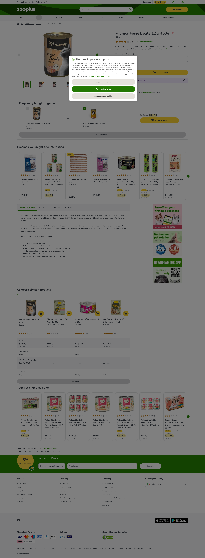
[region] (103, 78)
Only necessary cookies (103, 96)
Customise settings (103, 82)
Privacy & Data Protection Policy (99, 76)
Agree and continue (103, 89)
